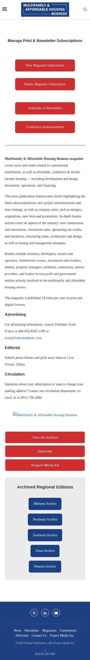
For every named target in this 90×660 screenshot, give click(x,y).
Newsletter (31, 630)
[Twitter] (34, 613)
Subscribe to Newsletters (45, 108)
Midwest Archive (45, 503)
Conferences (68, 630)
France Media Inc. (62, 635)
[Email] (56, 613)
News (17, 630)
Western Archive (45, 566)
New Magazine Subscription (45, 65)
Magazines (49, 630)
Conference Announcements (45, 127)
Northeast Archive (45, 519)
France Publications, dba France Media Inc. (49, 643)
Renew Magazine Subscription (45, 84)
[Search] (85, 9)
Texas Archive (45, 551)
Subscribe (45, 451)
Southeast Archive (45, 535)
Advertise (21, 635)
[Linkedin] (45, 613)
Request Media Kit (45, 465)
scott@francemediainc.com (23, 338)
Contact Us (39, 635)
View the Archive (45, 437)
